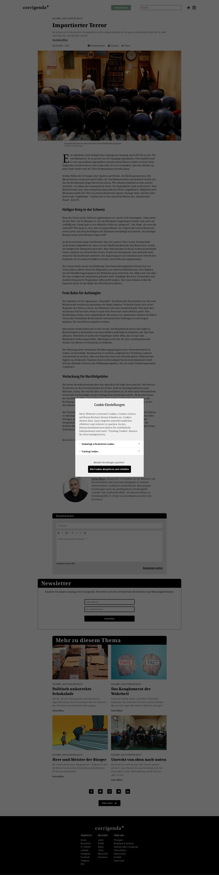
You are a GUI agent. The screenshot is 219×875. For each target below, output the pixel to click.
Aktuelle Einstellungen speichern (109, 462)
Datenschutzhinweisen (91, 427)
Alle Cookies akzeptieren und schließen (109, 469)
